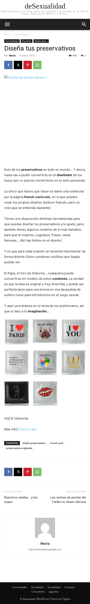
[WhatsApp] (37, 65)
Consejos (69, 587)
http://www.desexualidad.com (45, 549)
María (12, 55)
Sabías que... (41, 40)
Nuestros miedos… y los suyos (20, 500)
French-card (56, 443)
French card (27, 429)
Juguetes (54, 591)
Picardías (26, 40)
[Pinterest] (27, 65)
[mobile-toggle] (7, 24)
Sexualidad (54, 587)
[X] (18, 65)
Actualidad (37, 587)
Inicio (7, 34)
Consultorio (38, 591)
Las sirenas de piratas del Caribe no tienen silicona (68, 500)
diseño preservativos (34, 443)
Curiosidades (22, 34)
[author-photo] (45, 537)
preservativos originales (19, 448)
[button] (84, 24)
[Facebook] (8, 65)
